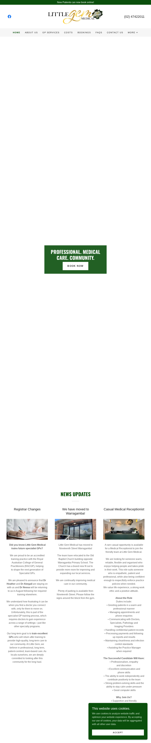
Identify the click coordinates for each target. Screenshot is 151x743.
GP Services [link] (50, 32)
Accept (118, 732)
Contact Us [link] (115, 32)
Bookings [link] (84, 32)
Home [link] (16, 32)
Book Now (75, 266)
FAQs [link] (99, 32)
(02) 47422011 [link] (134, 16)
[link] (9, 16)
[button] (133, 32)
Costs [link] (68, 32)
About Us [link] (31, 32)
